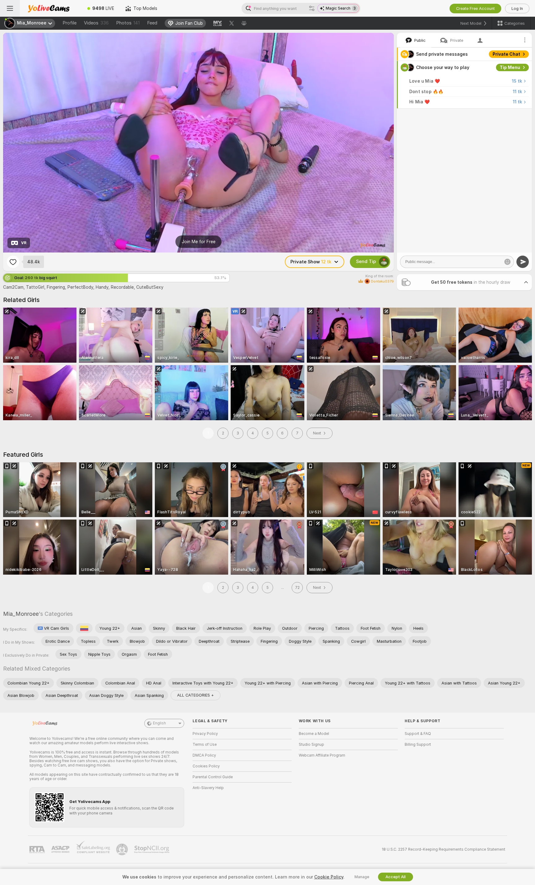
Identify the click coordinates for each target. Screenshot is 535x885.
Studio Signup (311, 744)
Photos (128, 23)
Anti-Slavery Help (208, 788)
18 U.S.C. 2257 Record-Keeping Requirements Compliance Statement (443, 849)
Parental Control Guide (213, 777)
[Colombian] (84, 628)
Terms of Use (205, 744)
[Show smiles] (507, 262)
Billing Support (418, 744)
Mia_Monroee (21, 614)
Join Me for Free (198, 241)
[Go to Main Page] (51, 8)
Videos (96, 23)
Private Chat (506, 54)
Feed (152, 23)
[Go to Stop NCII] (152, 849)
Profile (69, 23)
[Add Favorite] (13, 262)
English (159, 723)
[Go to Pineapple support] (122, 849)
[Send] (522, 262)
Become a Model (314, 734)
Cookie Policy (328, 876)
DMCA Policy (204, 755)
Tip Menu (510, 67)
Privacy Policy (205, 734)
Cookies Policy (206, 766)
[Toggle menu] (10, 8)
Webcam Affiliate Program (322, 755)
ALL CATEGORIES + (195, 695)
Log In (517, 8)
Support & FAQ (418, 734)
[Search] (311, 8)
